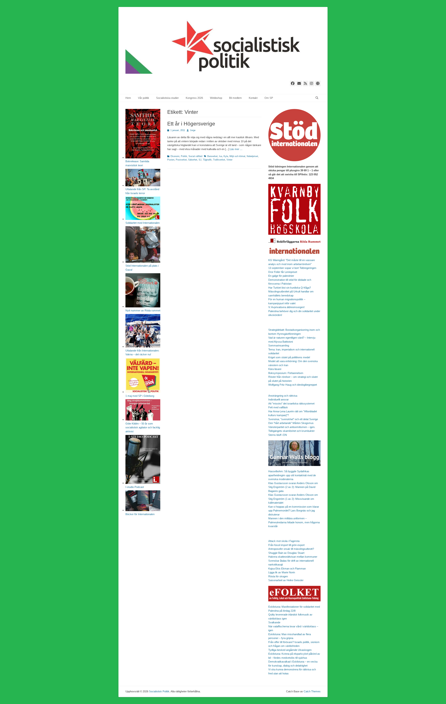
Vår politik (143, 97)
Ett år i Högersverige (191, 124)
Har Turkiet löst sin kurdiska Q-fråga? (289, 287)
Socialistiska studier (167, 97)
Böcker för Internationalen (140, 514)
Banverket (212, 156)
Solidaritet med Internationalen (142, 222)
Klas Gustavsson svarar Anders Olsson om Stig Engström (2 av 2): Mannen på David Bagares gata (293, 487)
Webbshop (216, 97)
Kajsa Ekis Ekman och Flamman (287, 568)
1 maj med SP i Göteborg (139, 395)
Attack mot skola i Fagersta (283, 541)
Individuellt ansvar (278, 399)
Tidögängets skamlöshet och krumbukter (291, 430)
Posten (170, 159)
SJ (200, 159)
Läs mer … (236, 149)
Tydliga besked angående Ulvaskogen (290, 649)
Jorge (192, 130)
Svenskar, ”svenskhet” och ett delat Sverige (293, 419)
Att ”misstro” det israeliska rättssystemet (291, 403)
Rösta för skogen (278, 576)
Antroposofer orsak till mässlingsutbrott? (291, 548)
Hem (128, 97)
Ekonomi (175, 156)
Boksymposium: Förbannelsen (285, 373)
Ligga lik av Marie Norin (281, 572)
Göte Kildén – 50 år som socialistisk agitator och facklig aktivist (142, 427)
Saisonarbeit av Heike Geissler (285, 580)
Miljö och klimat (237, 156)
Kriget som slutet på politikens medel (289, 357)
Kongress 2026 (194, 97)
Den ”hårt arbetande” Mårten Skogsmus (291, 423)
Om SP (268, 97)
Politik (184, 156)
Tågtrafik (207, 159)
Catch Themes (312, 691)
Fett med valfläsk (278, 407)
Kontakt (253, 97)
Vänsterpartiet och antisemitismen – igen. (291, 427)
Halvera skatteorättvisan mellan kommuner (292, 556)
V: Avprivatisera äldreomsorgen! (286, 307)
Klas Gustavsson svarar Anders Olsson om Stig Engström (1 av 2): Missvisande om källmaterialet (293, 498)
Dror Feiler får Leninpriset (282, 271)
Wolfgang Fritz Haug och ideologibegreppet (292, 384)
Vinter (229, 159)
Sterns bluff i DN (277, 434)
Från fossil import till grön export (286, 545)
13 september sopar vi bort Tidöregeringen (292, 267)
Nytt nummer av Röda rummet (142, 310)
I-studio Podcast (134, 486)
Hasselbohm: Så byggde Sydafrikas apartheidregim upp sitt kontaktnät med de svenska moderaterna (292, 475)
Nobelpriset (252, 156)
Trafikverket (219, 159)
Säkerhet (192, 159)
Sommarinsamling (278, 345)
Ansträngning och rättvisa (282, 395)
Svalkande (274, 622)
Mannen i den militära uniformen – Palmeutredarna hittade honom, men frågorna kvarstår (294, 522)
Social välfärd (195, 156)
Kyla (226, 156)
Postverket (181, 159)
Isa (220, 156)
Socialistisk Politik (159, 691)
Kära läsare (274, 369)
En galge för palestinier (281, 275)
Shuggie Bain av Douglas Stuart (286, 552)
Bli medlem (235, 97)
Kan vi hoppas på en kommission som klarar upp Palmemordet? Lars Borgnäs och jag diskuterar (293, 510)
